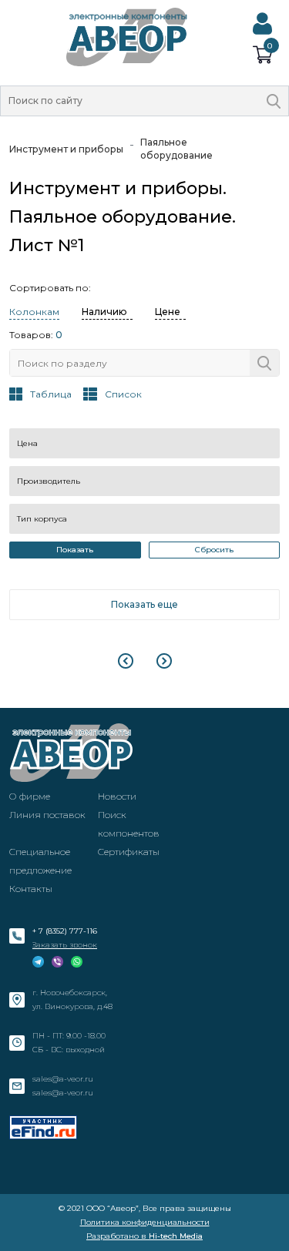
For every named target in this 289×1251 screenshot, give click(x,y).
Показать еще (144, 604)
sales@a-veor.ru (62, 1079)
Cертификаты (129, 851)
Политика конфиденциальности (145, 1222)
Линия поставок (47, 814)
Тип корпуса (42, 519)
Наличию (104, 311)
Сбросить (214, 550)
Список (123, 394)
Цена (27, 443)
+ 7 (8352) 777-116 (64, 931)
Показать (74, 550)
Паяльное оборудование (176, 148)
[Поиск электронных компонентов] (43, 1127)
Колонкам (34, 311)
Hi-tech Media (176, 1236)
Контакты (30, 888)
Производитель (48, 481)
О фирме (29, 796)
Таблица (51, 394)
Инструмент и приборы (66, 149)
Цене (167, 311)
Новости (117, 796)
